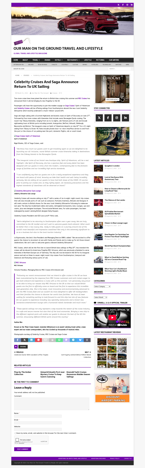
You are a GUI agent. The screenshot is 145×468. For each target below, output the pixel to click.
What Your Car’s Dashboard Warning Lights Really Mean (116, 270)
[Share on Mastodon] (66, 340)
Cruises (47, 60)
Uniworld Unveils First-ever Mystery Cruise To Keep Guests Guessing (52, 374)
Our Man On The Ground (40, 93)
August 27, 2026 (111, 168)
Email (16, 420)
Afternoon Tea (19, 64)
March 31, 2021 (22, 93)
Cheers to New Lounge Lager (116, 223)
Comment (18, 396)
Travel (35, 60)
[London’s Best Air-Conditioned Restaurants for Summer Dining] (122, 349)
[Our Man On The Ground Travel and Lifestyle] (72, 34)
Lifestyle (88, 60)
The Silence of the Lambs (115, 200)
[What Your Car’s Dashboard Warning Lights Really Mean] (98, 271)
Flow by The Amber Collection (22, 373)
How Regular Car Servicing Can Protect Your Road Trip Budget (117, 235)
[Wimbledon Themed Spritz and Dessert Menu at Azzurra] (112, 349)
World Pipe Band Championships (117, 246)
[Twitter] (118, 5)
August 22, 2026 (111, 262)
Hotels (58, 60)
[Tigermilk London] (122, 364)
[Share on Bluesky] (80, 340)
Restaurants (72, 60)
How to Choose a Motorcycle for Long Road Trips (117, 189)
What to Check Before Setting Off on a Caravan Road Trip (117, 258)
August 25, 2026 (111, 193)
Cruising (23, 346)
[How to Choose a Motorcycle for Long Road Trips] (98, 191)
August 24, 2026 (111, 216)
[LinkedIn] (132, 5)
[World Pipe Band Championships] (98, 248)
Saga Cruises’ (70, 106)
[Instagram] (127, 5)
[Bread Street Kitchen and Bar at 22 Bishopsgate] (101, 357)
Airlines (31, 64)
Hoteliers (95, 64)
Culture (75, 64)
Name (16, 413)
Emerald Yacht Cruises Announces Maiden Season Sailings (78, 374)
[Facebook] (123, 5)
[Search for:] (119, 69)
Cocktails (65, 64)
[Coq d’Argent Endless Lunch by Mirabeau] (101, 364)
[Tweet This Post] (24, 340)
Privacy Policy (115, 458)
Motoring (100, 60)
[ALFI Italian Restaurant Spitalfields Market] (98, 214)
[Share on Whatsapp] (59, 340)
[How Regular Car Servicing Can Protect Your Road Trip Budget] (98, 236)
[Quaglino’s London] (98, 168)
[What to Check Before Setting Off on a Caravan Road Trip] (98, 259)
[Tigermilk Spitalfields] (112, 357)
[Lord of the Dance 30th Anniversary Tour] (98, 179)
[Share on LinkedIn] (31, 340)
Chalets (54, 64)
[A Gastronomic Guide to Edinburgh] (112, 364)
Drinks (85, 64)
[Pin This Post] (38, 340)
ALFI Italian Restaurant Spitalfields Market (114, 212)
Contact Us (127, 458)
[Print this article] (52, 340)
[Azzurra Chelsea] (122, 357)
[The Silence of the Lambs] (98, 202)
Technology (107, 64)
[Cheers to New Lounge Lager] (98, 225)
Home (16, 60)
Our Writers (114, 60)
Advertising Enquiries (98, 458)
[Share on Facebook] (17, 340)
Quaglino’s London (112, 166)
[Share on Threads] (87, 340)
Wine (127, 64)
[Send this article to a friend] (45, 340)
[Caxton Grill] (122, 341)
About (25, 60)
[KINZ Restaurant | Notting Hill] (101, 349)
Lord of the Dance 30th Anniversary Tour (114, 178)
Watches (118, 64)
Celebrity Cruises (23, 108)
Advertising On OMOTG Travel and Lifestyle (72, 458)
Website (17, 427)
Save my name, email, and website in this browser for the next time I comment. (46, 433)
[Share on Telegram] (73, 340)
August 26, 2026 (111, 182)
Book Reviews (42, 64)
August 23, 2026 (111, 239)
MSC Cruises (82, 98)
